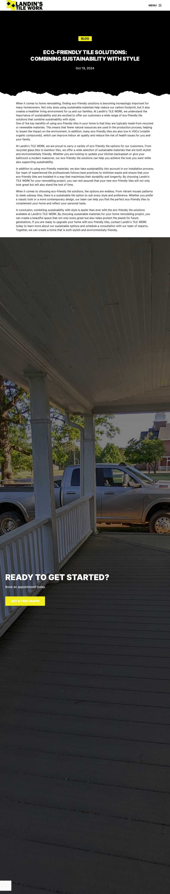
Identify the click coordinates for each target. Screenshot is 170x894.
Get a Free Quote (25, 601)
